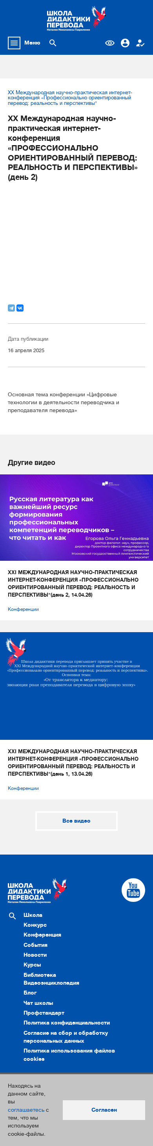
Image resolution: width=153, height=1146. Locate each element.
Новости (35, 955)
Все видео (76, 821)
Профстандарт (44, 1013)
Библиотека (40, 975)
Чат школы (38, 1003)
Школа (33, 915)
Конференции (23, 609)
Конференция (42, 935)
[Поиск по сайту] (53, 43)
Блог (30, 993)
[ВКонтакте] (20, 308)
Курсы (32, 965)
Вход (125, 43)
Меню (32, 43)
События (35, 945)
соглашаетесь (26, 1110)
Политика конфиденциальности (67, 1023)
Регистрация (140, 43)
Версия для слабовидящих (110, 43)
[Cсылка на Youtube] (133, 890)
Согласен (104, 1110)
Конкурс (35, 925)
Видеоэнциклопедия (51, 983)
